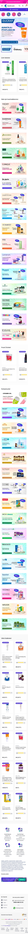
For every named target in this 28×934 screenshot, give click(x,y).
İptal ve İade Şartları (26, 930)
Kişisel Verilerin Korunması (16, 929)
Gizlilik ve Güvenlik (22, 929)
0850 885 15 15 (18, 902)
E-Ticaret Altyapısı (7, 925)
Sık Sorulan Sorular (7, 929)
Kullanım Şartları (11, 929)
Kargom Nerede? (2, 929)
